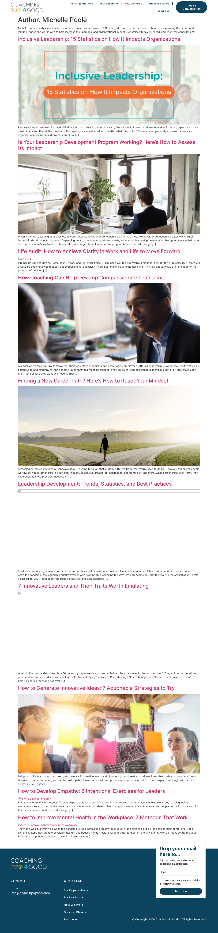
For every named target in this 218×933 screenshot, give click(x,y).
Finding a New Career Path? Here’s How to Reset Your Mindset (93, 381)
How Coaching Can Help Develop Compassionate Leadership (92, 277)
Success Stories (159, 3)
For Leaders (107, 3)
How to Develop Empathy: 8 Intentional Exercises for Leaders (91, 791)
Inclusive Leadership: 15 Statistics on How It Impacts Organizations (99, 39)
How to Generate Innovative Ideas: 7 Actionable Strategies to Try (96, 688)
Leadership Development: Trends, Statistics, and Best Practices (95, 484)
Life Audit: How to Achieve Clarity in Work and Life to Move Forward (99, 251)
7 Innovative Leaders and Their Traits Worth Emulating (83, 586)
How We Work (133, 3)
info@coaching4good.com (30, 893)
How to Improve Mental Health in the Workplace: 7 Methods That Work (103, 817)
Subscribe (181, 891)
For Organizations (82, 3)
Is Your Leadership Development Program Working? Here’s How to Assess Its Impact (106, 145)
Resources (162, 11)
